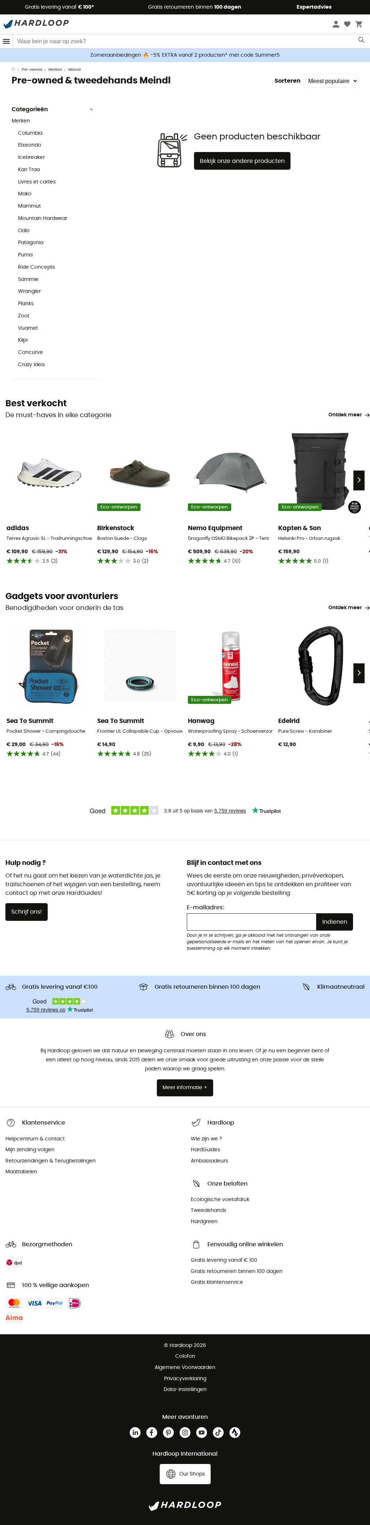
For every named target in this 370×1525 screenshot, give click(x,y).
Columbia (30, 133)
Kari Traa (29, 169)
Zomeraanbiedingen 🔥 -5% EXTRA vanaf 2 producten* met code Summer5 (185, 55)
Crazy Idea (31, 364)
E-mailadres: (205, 907)
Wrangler (29, 291)
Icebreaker (31, 157)
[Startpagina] (17, 69)
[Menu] (6, 41)
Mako (24, 193)
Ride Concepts (36, 267)
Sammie (28, 279)
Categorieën (30, 109)
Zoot (23, 316)
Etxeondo (29, 145)
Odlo (24, 230)
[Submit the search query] (361, 41)
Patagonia (30, 242)
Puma (25, 254)
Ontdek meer (345, 414)
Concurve (30, 352)
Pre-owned (32, 70)
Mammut (29, 206)
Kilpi (22, 340)
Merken (55, 70)
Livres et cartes (37, 182)
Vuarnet (28, 328)
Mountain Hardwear (42, 218)
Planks (26, 303)
